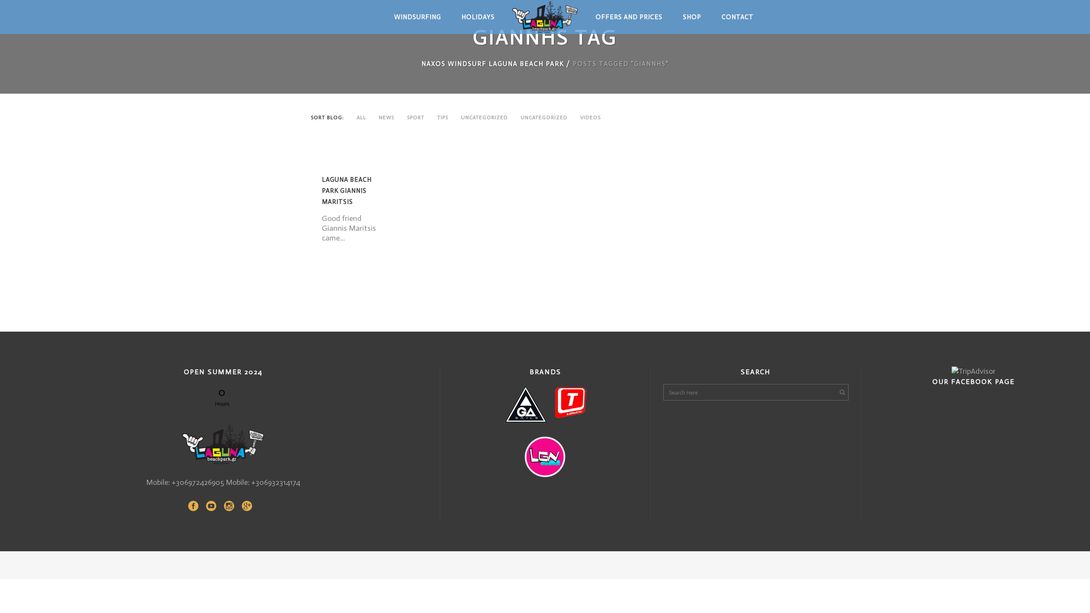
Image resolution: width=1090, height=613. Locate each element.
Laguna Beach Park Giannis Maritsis (347, 191)
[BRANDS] (545, 404)
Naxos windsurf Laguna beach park (493, 64)
